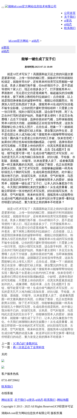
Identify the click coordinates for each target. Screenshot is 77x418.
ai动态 (68, 24)
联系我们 (70, 28)
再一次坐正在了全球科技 (28, 347)
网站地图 (63, 399)
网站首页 (7, 399)
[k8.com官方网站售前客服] (2, 361)
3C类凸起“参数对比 (25, 343)
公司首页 (70, 13)
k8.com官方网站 (18, 40)
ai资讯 (68, 20)
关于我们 (70, 16)
